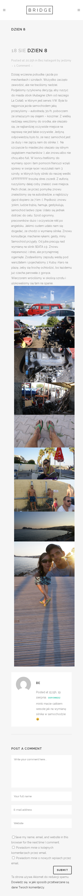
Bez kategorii (47, 60)
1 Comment (22, 65)
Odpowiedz (54, 698)
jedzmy (66, 60)
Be (38, 683)
